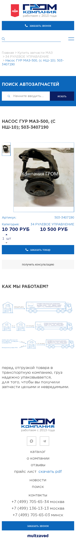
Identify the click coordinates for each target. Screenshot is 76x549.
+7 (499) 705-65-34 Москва (38, 501)
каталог (38, 451)
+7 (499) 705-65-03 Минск (38, 515)
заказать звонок (40, 25)
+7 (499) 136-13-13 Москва (38, 508)
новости (38, 480)
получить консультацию (38, 264)
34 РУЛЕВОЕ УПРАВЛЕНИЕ (52, 224)
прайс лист (38, 471)
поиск (38, 486)
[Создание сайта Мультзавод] (37, 536)
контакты (38, 495)
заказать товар (40, 249)
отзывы (38, 465)
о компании (38, 458)
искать (62, 96)
